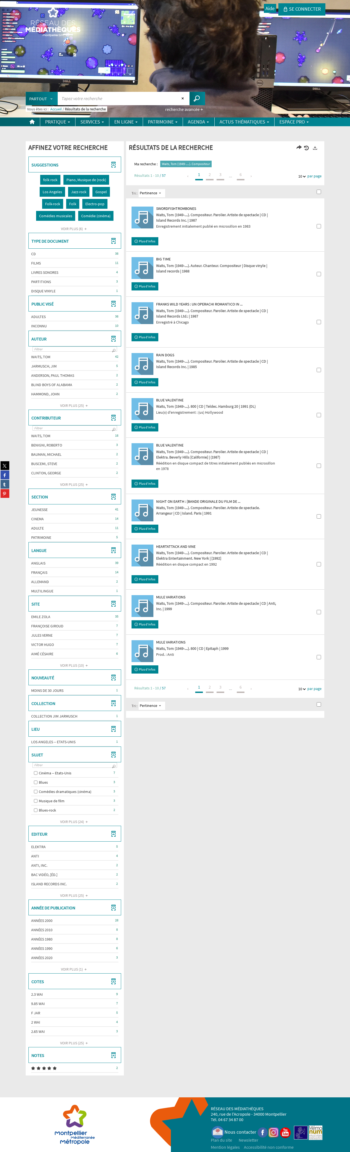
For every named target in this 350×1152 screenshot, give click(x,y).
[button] (50, 180)
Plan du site (221, 1140)
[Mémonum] (315, 1132)
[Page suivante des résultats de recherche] (251, 176)
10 (300, 176)
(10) (72, 665)
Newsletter (248, 1140)
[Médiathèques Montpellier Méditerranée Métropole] (53, 22)
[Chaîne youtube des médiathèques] (285, 1132)
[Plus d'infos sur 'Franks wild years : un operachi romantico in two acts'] (142, 313)
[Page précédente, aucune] (188, 176)
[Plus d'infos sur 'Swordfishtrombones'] (142, 217)
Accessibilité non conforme (269, 1147)
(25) (72, 405)
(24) (72, 821)
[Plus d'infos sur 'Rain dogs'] (142, 364)
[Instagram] (273, 1132)
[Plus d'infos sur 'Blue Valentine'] (142, 409)
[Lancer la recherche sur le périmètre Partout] (197, 98)
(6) (72, 228)
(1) (72, 969)
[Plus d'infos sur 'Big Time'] (142, 268)
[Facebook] (262, 1132)
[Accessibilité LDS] (301, 1132)
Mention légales (225, 1147)
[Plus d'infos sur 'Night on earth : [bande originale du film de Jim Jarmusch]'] (142, 510)
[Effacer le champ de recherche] (183, 98)
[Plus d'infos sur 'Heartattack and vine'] (142, 555)
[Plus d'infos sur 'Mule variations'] (142, 606)
